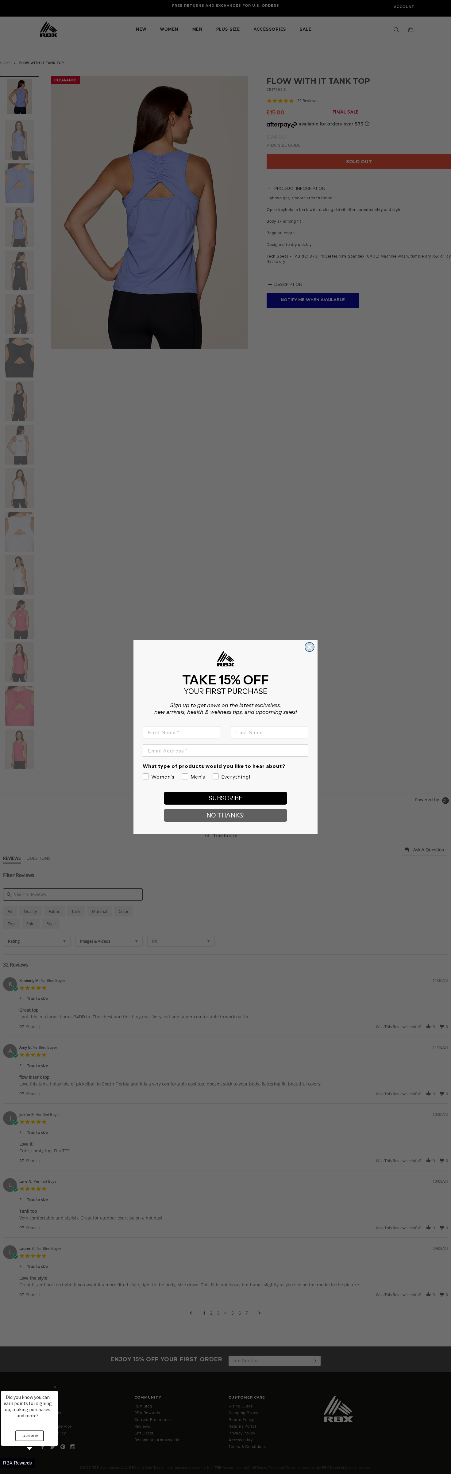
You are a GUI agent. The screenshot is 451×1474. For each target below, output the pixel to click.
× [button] (55, 1387)
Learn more (30, 1436)
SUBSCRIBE (226, 798)
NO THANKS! (225, 815)
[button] (37, 1463)
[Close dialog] (309, 647)
